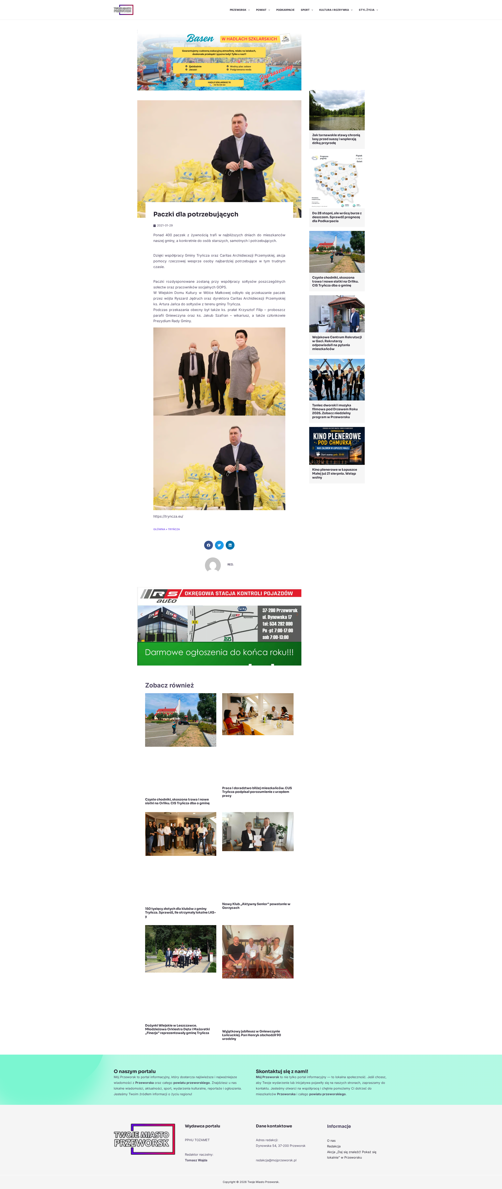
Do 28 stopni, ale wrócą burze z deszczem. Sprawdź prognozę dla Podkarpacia (337, 217)
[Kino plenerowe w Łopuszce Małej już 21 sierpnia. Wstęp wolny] (337, 446)
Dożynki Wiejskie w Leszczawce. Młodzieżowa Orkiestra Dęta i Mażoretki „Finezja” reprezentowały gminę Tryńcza (177, 1029)
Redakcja (334, 1146)
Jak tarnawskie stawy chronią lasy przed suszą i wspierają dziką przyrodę (336, 139)
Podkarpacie (285, 9)
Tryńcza (174, 529)
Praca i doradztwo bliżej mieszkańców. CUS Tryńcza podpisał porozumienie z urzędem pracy (257, 792)
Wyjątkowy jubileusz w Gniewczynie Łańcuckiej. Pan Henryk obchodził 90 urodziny (251, 1035)
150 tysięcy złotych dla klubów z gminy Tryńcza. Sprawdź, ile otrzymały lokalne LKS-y (180, 912)
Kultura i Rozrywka (334, 9)
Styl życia (367, 9)
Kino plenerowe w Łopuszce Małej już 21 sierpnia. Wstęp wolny (334, 474)
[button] (248, 10)
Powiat (261, 9)
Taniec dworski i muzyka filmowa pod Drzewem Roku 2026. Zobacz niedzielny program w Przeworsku (335, 411)
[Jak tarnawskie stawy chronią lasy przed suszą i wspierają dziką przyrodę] (337, 110)
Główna (159, 529)
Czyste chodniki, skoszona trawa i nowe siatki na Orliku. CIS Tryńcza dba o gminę (177, 801)
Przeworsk (238, 9)
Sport (305, 9)
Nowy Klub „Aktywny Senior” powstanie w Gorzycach (256, 906)
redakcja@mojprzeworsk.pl (276, 1160)
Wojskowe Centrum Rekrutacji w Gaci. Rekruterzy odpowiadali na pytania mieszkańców (337, 343)
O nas (331, 1140)
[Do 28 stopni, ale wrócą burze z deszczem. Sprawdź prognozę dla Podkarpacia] (337, 180)
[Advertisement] (337, 56)
